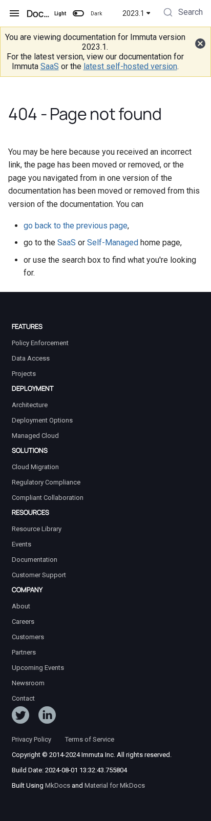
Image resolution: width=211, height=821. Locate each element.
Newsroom (28, 683)
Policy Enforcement (40, 343)
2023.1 (133, 13)
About (21, 606)
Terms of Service (89, 739)
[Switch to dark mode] (78, 13)
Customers (28, 637)
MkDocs (57, 785)
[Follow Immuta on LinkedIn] (47, 717)
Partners (24, 652)
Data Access (31, 358)
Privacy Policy (31, 739)
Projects (24, 373)
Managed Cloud (35, 435)
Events (21, 544)
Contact (23, 698)
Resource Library (36, 529)
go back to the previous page (76, 225)
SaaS (49, 66)
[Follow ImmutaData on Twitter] (20, 717)
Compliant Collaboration (47, 497)
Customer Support (39, 575)
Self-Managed (112, 242)
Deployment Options (42, 420)
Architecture (30, 405)
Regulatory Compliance (46, 482)
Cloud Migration (35, 467)
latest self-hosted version (130, 66)
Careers (23, 621)
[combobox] (182, 13)
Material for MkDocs (115, 785)
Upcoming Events (38, 667)
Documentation (34, 559)
